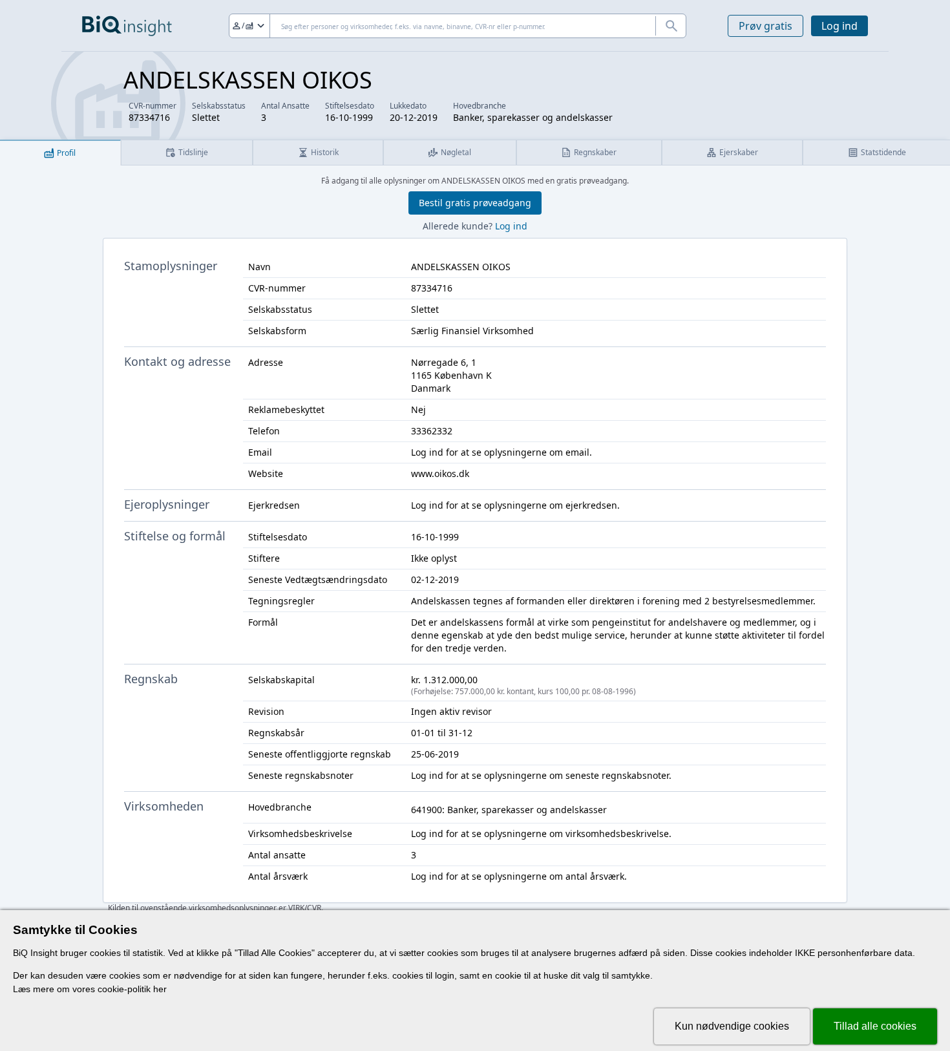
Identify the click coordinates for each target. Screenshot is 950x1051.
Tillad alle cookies (875, 1026)
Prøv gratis (765, 26)
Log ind (839, 26)
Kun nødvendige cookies (732, 1026)
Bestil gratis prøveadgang (475, 202)
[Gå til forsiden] (127, 26)
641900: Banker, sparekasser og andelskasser (509, 809)
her (160, 989)
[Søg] (670, 26)
